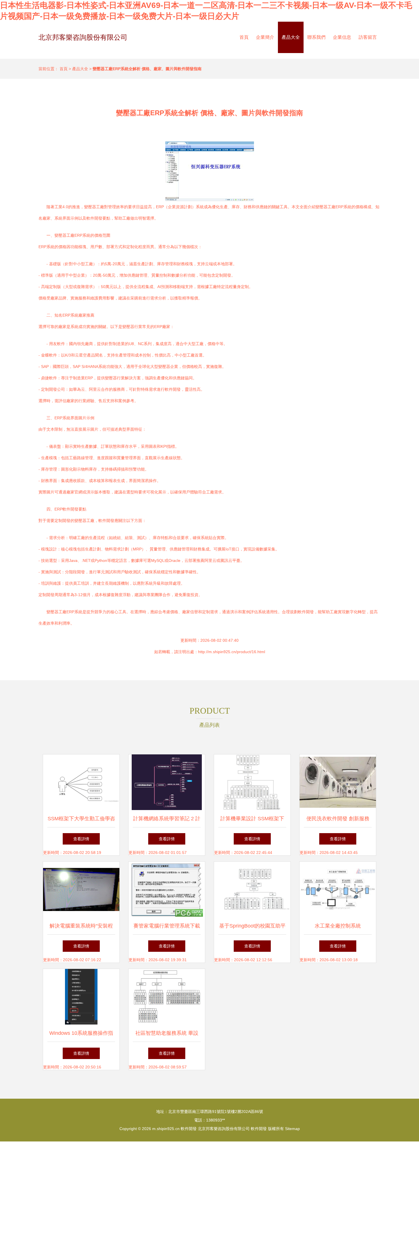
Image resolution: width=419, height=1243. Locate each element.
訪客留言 (368, 37)
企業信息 (342, 37)
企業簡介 (265, 37)
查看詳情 (81, 839)
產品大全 (291, 37)
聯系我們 (316, 37)
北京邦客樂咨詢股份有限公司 (82, 37)
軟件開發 (189, 1128)
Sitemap (292, 1128)
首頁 (244, 37)
